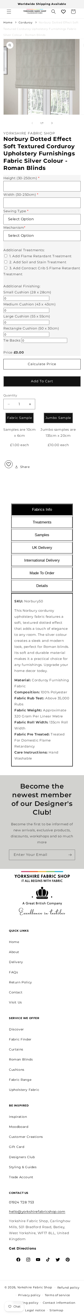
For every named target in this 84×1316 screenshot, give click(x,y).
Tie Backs (11, 340)
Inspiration (18, 1117)
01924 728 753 (21, 1202)
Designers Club (22, 1157)
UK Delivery (42, 548)
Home (7, 22)
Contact (15, 992)
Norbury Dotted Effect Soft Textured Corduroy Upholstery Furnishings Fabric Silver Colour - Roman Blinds (40, 29)
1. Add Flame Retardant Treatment (40, 256)
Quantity (10, 395)
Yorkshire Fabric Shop (34, 1287)
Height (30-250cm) (21, 178)
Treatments (42, 522)
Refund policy (68, 1287)
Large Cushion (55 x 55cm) (26, 316)
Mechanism (14, 227)
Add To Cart (42, 381)
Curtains (16, 1049)
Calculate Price (42, 364)
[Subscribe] (70, 855)
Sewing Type (16, 211)
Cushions (16, 1070)
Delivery (16, 962)
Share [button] (25, 467)
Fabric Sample (19, 418)
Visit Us (15, 1002)
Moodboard (18, 1127)
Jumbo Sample (58, 418)
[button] (9, 11)
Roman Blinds (21, 1059)
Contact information (59, 1302)
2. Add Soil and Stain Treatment (38, 262)
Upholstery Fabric (24, 1090)
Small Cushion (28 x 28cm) (27, 292)
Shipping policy (26, 1302)
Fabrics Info (42, 509)
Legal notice (35, 1310)
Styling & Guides (23, 1167)
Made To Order (42, 573)
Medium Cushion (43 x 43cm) (29, 304)
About (14, 952)
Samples (42, 535)
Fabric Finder (20, 1039)
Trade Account (21, 1177)
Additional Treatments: (24, 250)
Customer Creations (26, 1137)
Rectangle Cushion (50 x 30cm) (31, 328)
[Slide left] (32, 123)
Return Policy (20, 982)
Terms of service (57, 1295)
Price (8, 352)
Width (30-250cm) (21, 194)
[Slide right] (52, 123)
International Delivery (42, 560)
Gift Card (16, 1147)
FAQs (13, 972)
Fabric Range (20, 1080)
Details (42, 586)
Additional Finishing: (22, 286)
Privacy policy (29, 1295)
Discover (16, 1029)
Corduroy (26, 22)
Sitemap (56, 1310)
